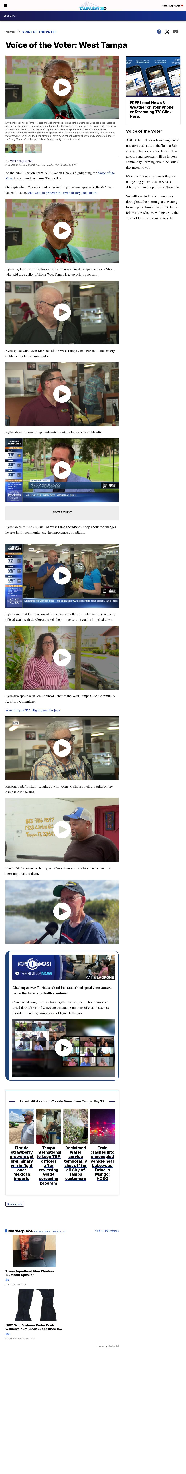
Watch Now (171, 5)
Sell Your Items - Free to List (49, 1231)
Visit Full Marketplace (107, 1231)
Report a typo (14, 1204)
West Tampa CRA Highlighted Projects (32, 710)
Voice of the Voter (39, 32)
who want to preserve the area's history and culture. (62, 192)
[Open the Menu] (5, 5)
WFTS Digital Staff (21, 161)
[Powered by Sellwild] (113, 1346)
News (10, 32)
